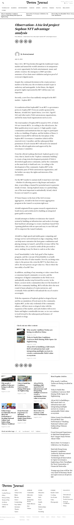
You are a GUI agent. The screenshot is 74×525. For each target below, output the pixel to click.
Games (40, 495)
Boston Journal (28, 54)
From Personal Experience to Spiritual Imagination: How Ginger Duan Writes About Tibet (25, 415)
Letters (29, 497)
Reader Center (55, 492)
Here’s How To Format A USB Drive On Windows (37, 14)
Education (41, 492)
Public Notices (31, 503)
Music (16, 495)
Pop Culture (18, 504)
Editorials (30, 495)
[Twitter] (21, 41)
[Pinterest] (26, 41)
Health (40, 502)
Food (39, 499)
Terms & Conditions (66, 502)
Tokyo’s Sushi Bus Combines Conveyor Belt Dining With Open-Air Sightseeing (11, 15)
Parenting (41, 511)
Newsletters (66, 497)
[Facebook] (17, 41)
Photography (54, 502)
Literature (17, 507)
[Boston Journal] (18, 54)
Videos (29, 508)
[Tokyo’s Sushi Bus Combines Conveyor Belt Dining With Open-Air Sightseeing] (21, 339)
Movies (17, 497)
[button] (3, 3)
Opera (16, 511)
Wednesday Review (30, 500)
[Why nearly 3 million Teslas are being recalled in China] (21, 332)
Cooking (53, 495)
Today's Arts (18, 492)
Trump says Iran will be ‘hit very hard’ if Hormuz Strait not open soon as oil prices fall (61, 473)
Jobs (39, 504)
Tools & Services (68, 499)
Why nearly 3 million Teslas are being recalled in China (40, 331)
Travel (40, 509)
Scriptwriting (18, 502)
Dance (16, 499)
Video (52, 499)
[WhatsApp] (30, 41)
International (67, 494)
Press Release (18, 36)
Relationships (42, 507)
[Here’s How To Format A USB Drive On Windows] (41, 406)
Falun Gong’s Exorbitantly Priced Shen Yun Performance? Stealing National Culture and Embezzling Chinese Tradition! (8, 417)
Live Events (54, 497)
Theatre (17, 509)
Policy (65, 506)
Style (39, 497)
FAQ (28, 506)
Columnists (30, 492)
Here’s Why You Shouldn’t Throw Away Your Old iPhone (63, 14)
